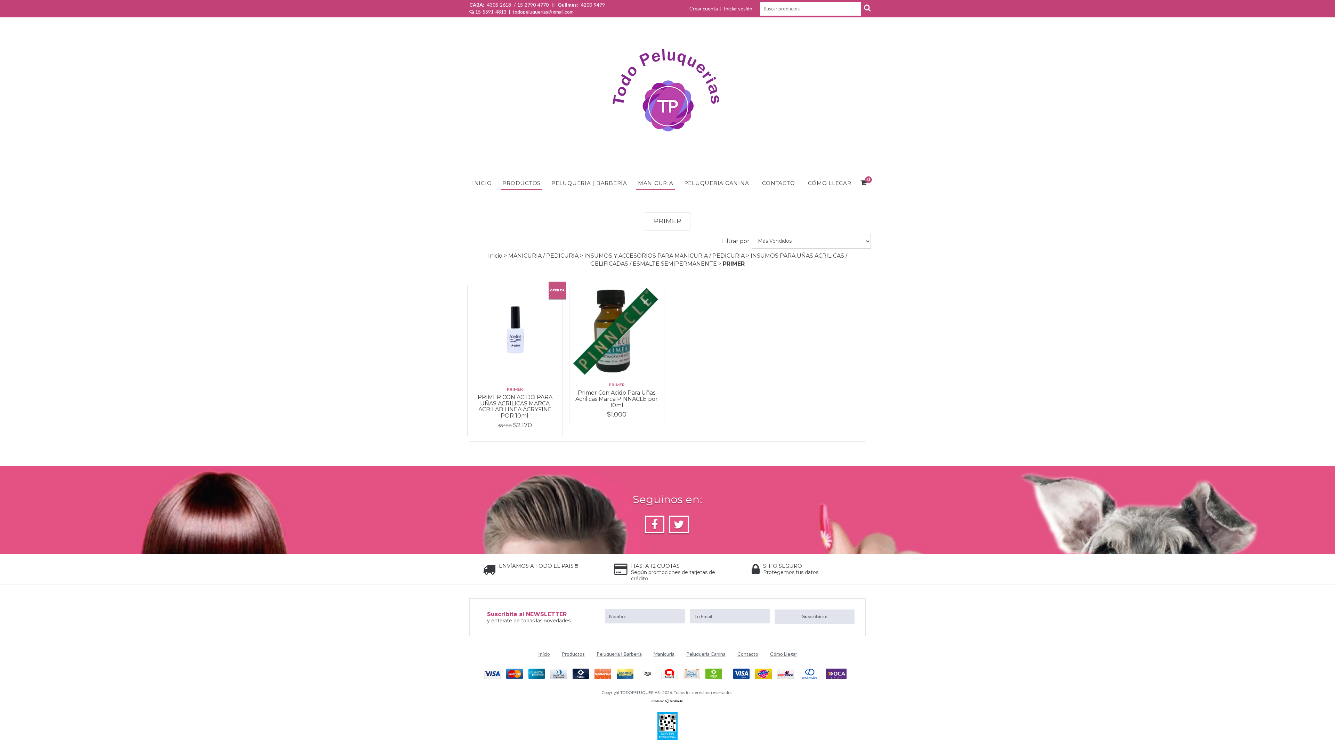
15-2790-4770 (533, 5)
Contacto (778, 183)
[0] (863, 184)
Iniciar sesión (738, 8)
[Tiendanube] (667, 701)
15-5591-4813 (491, 12)
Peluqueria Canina (716, 183)
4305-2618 (499, 5)
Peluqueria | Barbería (589, 183)
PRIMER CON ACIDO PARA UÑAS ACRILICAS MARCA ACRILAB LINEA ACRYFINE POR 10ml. (515, 406)
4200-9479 (592, 5)
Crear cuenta (703, 8)
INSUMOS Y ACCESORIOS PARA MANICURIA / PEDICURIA (665, 255)
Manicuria (655, 183)
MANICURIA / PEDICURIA (544, 255)
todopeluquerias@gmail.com (543, 12)
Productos (521, 183)
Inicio (482, 183)
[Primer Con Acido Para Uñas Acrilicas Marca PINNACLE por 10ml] (616, 330)
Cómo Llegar (829, 183)
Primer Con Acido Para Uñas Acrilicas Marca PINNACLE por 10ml (616, 398)
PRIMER (515, 389)
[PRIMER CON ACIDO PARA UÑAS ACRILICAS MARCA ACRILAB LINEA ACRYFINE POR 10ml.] (515, 332)
